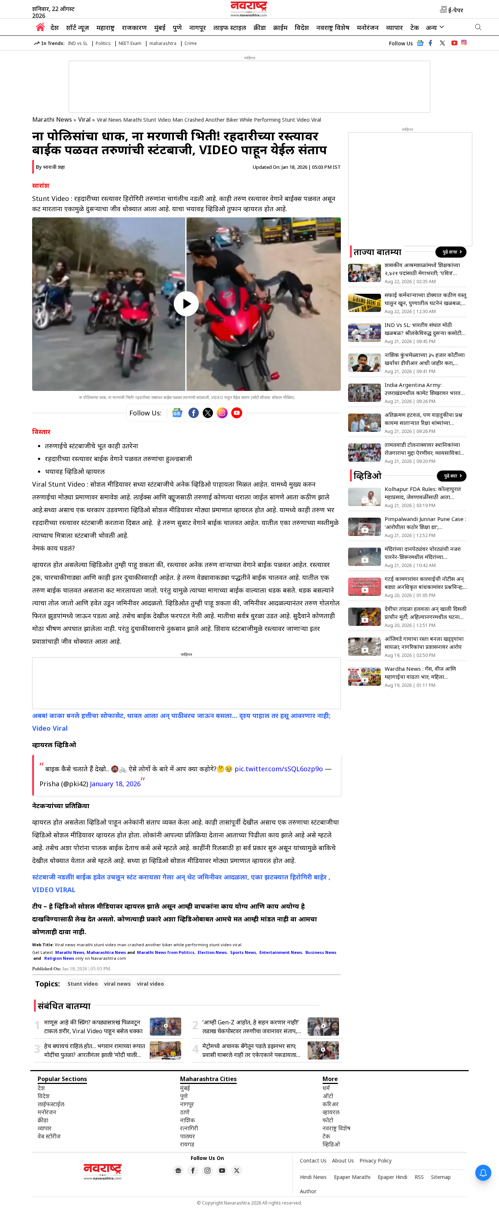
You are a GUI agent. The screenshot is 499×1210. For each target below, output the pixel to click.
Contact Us (313, 1160)
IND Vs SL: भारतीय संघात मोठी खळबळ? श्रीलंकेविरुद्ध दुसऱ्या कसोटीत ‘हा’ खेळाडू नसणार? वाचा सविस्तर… (425, 329)
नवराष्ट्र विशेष (333, 27)
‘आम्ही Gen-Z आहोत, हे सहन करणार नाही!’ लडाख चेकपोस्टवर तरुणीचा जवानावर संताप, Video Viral (250, 1026)
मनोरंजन (368, 27)
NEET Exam (130, 43)
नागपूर (197, 27)
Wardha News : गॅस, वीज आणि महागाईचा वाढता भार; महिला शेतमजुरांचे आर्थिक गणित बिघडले (420, 673)
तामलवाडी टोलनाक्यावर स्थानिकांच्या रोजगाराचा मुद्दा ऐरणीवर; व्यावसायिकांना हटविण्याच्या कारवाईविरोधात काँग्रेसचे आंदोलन (425, 449)
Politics (103, 43)
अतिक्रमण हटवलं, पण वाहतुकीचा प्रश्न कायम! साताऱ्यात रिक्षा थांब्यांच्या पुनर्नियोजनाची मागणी (423, 419)
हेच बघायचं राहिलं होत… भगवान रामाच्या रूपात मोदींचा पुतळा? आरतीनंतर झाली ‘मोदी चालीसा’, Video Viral (94, 1050)
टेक (414, 27)
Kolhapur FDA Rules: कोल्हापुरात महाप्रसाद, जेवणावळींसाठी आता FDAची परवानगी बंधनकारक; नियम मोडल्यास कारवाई (423, 493)
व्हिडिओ (331, 1144)
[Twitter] (208, 413)
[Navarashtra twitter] (442, 43)
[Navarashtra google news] (178, 1170)
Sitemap (441, 1176)
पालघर (187, 1136)
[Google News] (420, 45)
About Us (343, 1160)
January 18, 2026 (115, 783)
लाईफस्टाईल (51, 1104)
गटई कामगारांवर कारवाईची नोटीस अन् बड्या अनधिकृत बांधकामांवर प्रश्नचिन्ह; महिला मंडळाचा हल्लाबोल (424, 583)
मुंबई (159, 27)
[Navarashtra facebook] (430, 43)
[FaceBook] (193, 412)
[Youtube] (236, 412)
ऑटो (328, 1096)
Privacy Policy (375, 1160)
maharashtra (162, 43)
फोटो (328, 1120)
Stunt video (83, 983)
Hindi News (313, 1176)
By (50, 166)
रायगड (187, 1144)
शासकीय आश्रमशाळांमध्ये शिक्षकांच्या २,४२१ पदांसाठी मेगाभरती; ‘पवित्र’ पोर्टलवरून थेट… (422, 269)
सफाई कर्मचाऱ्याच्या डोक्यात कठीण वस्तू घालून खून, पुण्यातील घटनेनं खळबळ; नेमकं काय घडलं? (425, 299)
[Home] (40, 28)
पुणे (177, 27)
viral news (117, 983)
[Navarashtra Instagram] (464, 44)
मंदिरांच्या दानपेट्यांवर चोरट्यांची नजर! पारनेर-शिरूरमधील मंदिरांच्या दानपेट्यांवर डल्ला (423, 553)
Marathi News (52, 119)
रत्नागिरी (189, 1128)
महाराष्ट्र (105, 27)
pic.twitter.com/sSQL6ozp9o (279, 768)
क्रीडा (260, 27)
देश (54, 27)
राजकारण (134, 27)
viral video (150, 983)
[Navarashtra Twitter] (236, 1170)
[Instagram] (222, 412)
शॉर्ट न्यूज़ (77, 27)
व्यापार (394, 27)
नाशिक (187, 1120)
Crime (190, 43)
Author (308, 1191)
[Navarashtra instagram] (207, 1170)
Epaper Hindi (392, 1176)
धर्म (326, 1088)
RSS (419, 1176)
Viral (84, 119)
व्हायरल (331, 1112)
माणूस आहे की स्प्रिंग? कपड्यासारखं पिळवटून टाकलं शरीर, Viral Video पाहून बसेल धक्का (93, 1026)
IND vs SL (78, 43)
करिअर (331, 1104)
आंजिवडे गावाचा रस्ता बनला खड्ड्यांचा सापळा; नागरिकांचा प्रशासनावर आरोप (424, 642)
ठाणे (185, 1112)
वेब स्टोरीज (49, 1136)
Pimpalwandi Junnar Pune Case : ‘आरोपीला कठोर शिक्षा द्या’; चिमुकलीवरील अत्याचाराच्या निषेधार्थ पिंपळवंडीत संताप (425, 523)
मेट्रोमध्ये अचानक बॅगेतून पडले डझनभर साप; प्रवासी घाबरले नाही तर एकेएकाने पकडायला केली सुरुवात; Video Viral (249, 1050)
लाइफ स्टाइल (229, 27)
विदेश (302, 27)
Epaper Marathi (352, 1176)
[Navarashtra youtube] (454, 43)
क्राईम (280, 27)
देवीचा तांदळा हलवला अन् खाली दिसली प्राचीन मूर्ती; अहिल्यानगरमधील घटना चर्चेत (425, 613)
